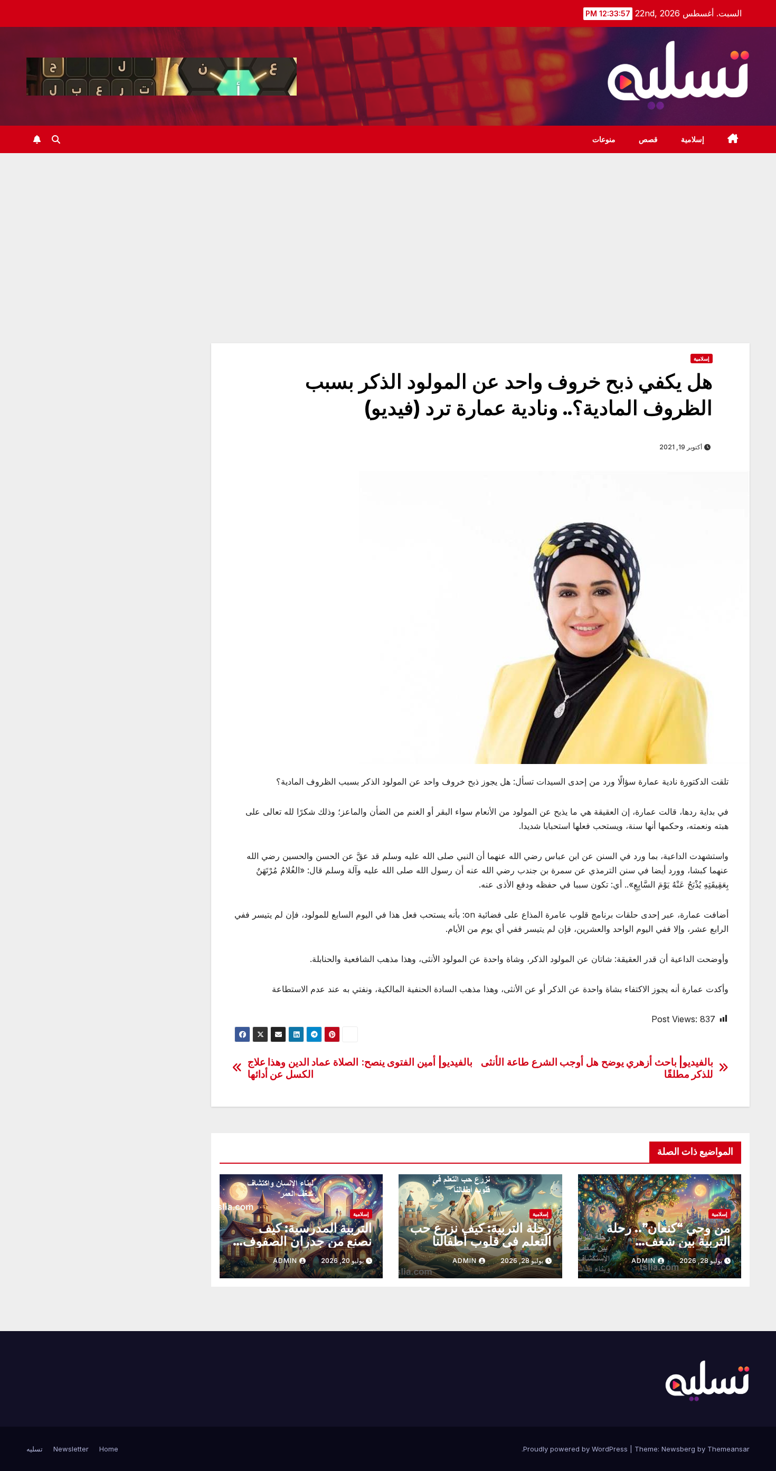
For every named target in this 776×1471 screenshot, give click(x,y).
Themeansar (728, 1449)
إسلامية (692, 139)
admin (643, 1261)
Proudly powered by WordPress (576, 1449)
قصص (648, 139)
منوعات (604, 139)
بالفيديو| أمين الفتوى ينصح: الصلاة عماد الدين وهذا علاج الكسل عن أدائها (360, 1068)
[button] (56, 139)
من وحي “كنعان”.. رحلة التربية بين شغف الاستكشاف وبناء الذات (669, 1241)
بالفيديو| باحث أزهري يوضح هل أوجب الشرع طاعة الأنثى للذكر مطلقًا (597, 1068)
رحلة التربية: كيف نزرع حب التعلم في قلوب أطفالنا (480, 1234)
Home (108, 1449)
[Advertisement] (388, 232)
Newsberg (678, 1449)
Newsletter (71, 1449)
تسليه (34, 1449)
